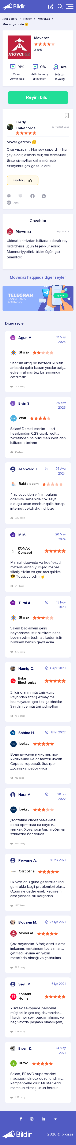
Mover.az (44, 18)
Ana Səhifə (10, 18)
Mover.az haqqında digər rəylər (38, 278)
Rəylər (27, 18)
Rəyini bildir (38, 97)
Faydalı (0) (20, 180)
